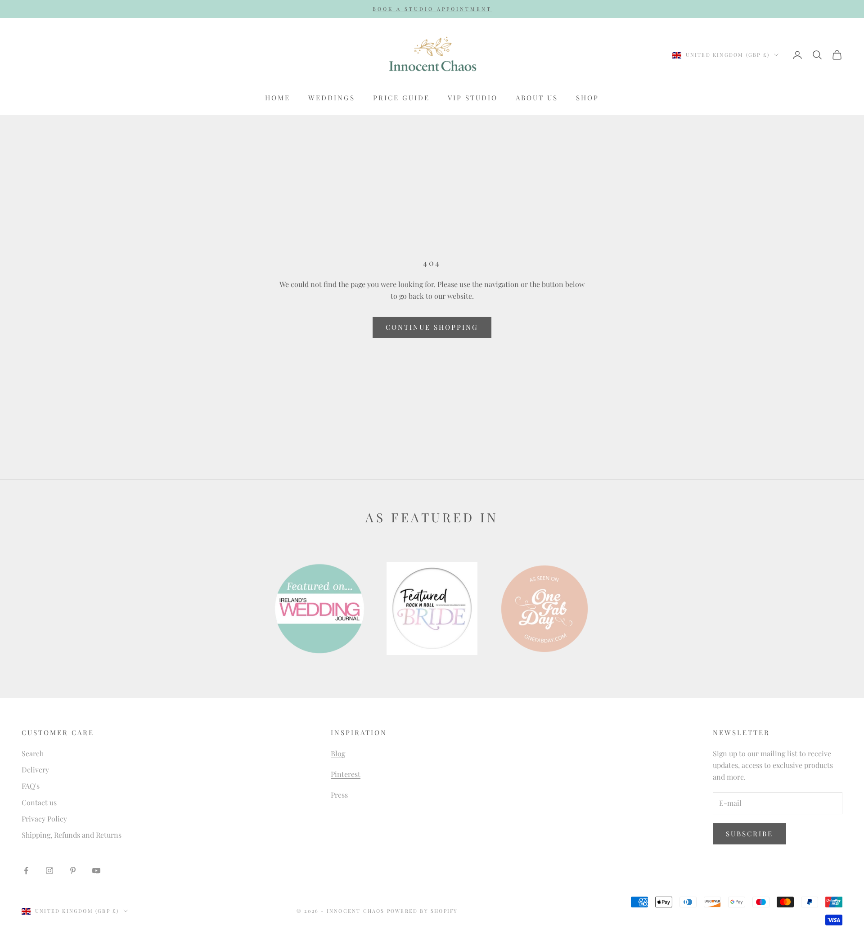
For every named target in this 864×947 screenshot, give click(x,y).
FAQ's (31, 785)
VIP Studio (473, 97)
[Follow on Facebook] (26, 870)
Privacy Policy (44, 818)
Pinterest (345, 774)
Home (277, 97)
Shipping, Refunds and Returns (72, 834)
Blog (338, 753)
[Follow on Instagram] (49, 870)
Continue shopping (432, 327)
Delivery (35, 769)
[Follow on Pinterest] (72, 870)
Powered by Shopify (422, 910)
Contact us (39, 802)
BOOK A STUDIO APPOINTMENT (432, 8)
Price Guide (401, 97)
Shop (587, 97)
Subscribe (749, 833)
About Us (537, 97)
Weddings (331, 97)
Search (33, 753)
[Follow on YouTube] (96, 870)
